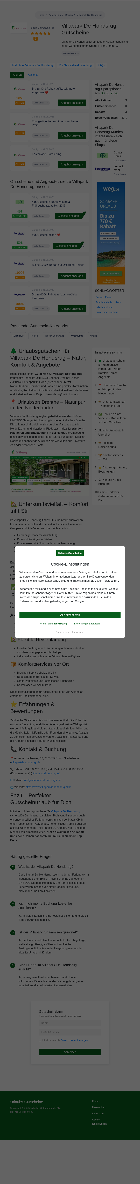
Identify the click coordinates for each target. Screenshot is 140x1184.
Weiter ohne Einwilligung (53, 623)
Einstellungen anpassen (87, 623)
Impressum (78, 632)
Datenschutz (62, 632)
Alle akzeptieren (70, 614)
